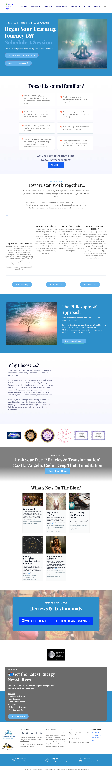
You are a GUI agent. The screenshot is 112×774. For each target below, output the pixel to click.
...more (34, 519)
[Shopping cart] (105, 6)
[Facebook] (22, 733)
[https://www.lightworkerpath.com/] (10, 6)
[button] (39, 7)
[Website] (41, 733)
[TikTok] (36, 733)
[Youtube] (32, 733)
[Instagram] (27, 733)
